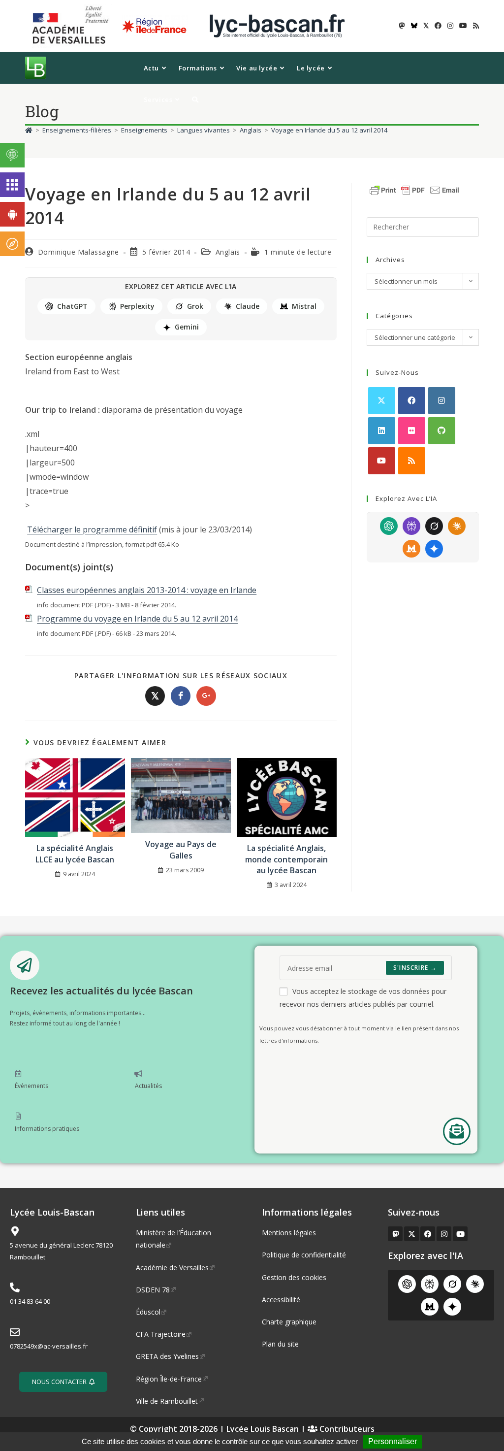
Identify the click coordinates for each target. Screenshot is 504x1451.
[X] (381, 400)
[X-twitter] (411, 1233)
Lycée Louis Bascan (262, 1428)
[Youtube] (381, 460)
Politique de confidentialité (304, 1254)
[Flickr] (411, 430)
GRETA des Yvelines (167, 1356)
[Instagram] (441, 400)
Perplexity (137, 306)
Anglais (228, 252)
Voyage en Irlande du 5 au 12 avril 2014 (329, 130)
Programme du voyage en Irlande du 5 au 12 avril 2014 (137, 618)
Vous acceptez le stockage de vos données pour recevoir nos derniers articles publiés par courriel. (363, 997)
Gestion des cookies (294, 1277)
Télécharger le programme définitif (92, 529)
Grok (195, 306)
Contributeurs (346, 1428)
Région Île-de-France (169, 1379)
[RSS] (411, 460)
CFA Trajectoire (161, 1334)
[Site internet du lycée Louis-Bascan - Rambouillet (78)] (277, 25)
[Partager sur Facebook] (180, 696)
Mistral (304, 306)
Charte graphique (289, 1321)
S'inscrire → (415, 967)
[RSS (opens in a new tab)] (474, 26)
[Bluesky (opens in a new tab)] (414, 26)
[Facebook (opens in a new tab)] (438, 26)
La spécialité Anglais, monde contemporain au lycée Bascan (286, 859)
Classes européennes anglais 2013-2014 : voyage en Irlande (146, 590)
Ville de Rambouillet (167, 1401)
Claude (247, 306)
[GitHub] (441, 430)
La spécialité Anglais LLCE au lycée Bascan (74, 853)
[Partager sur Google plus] (206, 696)
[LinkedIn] (381, 430)
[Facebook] (411, 400)
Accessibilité (281, 1299)
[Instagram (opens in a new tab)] (450, 26)
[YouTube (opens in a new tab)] (463, 26)
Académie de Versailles (172, 1267)
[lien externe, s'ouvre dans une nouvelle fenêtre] (72, 25)
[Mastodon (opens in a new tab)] (402, 26)
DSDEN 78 (153, 1289)
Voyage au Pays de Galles (181, 849)
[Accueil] (28, 130)
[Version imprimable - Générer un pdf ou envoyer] (414, 189)
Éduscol (148, 1312)
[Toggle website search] (195, 99)
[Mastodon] (395, 1233)
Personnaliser (392, 1441)
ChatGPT (72, 306)
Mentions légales (289, 1232)
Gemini (187, 326)
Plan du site (280, 1344)
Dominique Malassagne (78, 252)
